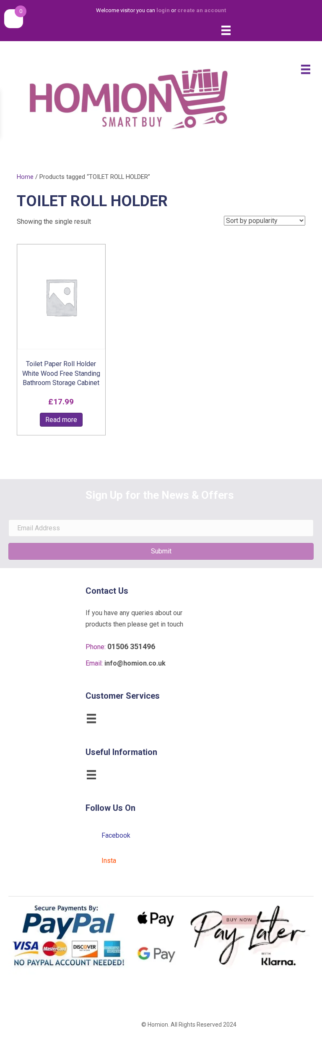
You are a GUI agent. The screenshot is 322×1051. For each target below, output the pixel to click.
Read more (61, 420)
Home (25, 177)
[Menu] (226, 30)
